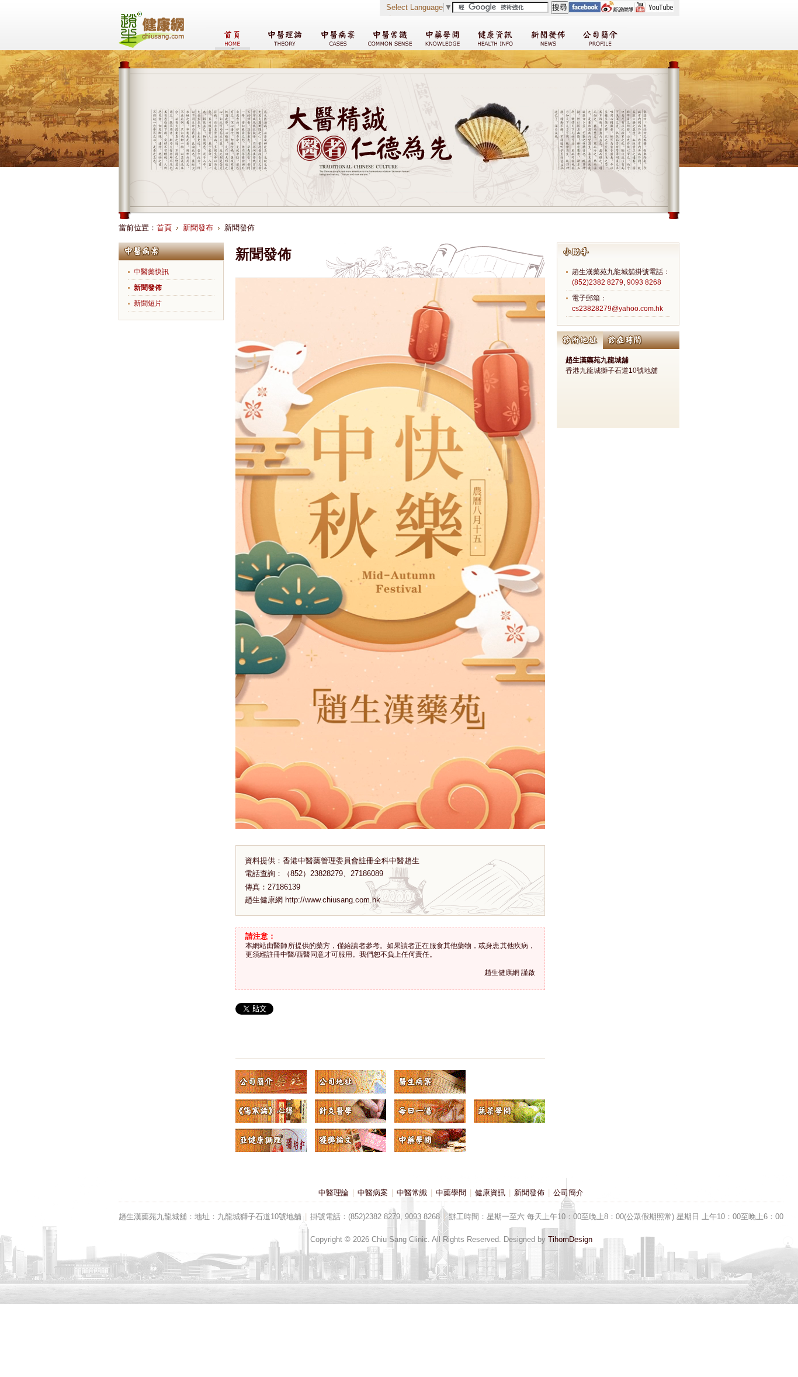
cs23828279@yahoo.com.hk (617, 309)
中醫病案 (373, 1192)
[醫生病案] (430, 1082)
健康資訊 (490, 1192)
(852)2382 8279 (597, 282)
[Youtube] (654, 9)
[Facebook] (584, 9)
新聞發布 (198, 227)
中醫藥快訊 (151, 272)
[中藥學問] (430, 1140)
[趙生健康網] (151, 45)
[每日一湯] (430, 1111)
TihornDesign (570, 1239)
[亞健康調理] (271, 1140)
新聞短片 (148, 303)
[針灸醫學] (350, 1111)
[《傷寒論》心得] (271, 1111)
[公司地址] (350, 1082)
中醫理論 (333, 1192)
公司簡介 (568, 1192)
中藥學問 (451, 1192)
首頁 (164, 227)
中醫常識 (412, 1192)
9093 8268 (644, 282)
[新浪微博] (617, 9)
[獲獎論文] (350, 1140)
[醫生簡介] (271, 1082)
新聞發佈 (148, 287)
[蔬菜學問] (509, 1111)
